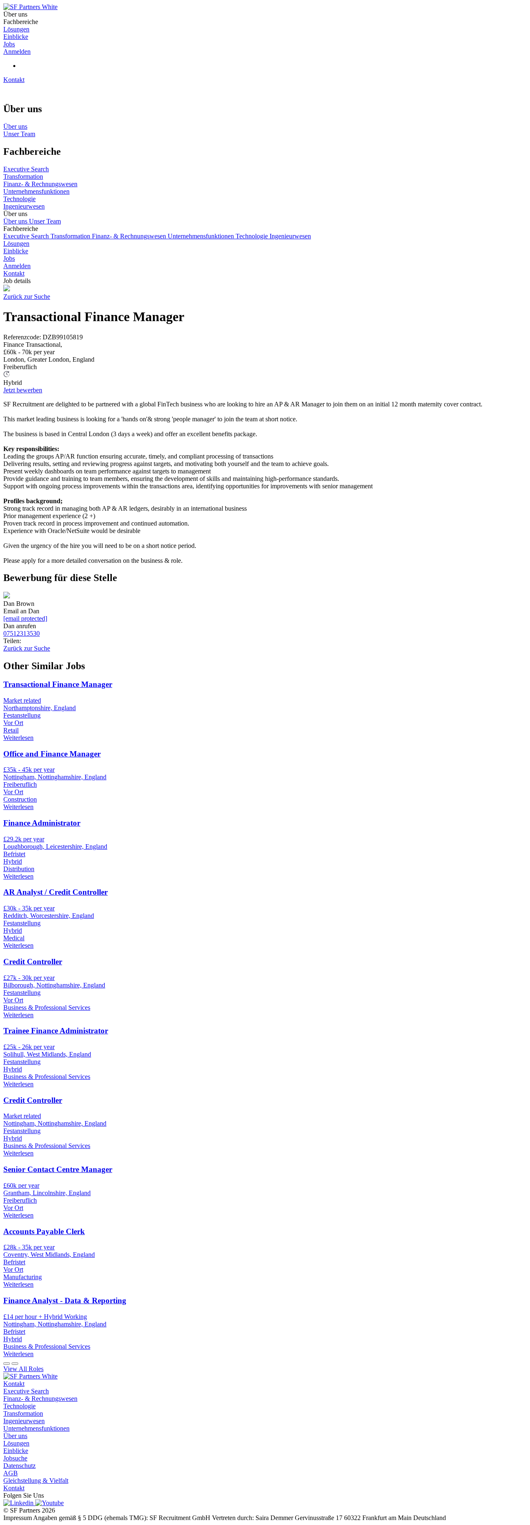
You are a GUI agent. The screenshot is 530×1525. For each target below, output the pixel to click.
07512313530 (21, 633)
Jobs (9, 258)
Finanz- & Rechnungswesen (130, 236)
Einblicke (15, 251)
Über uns (16, 221)
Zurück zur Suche (26, 296)
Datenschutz (19, 1465)
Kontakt (13, 79)
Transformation (71, 236)
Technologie (253, 236)
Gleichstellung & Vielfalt (35, 1480)
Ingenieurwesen (290, 236)
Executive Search (27, 236)
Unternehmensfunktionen (202, 236)
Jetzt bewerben (22, 390)
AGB (10, 1473)
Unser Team (45, 221)
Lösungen (16, 243)
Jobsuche (15, 1458)
